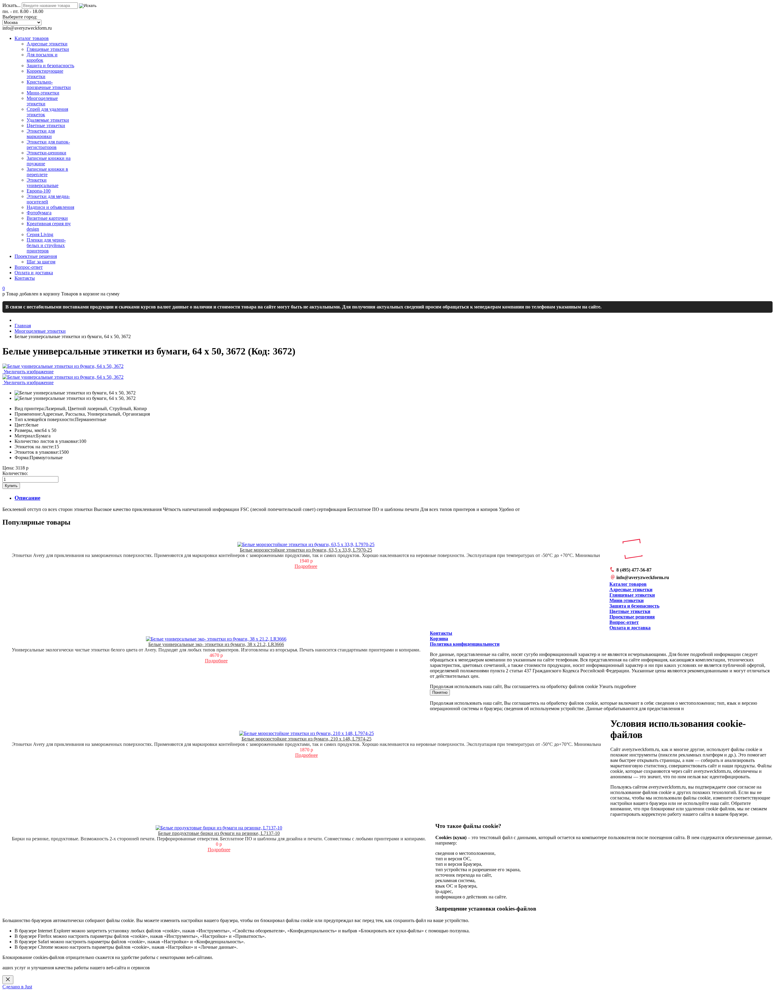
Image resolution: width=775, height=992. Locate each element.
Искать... (11, 5)
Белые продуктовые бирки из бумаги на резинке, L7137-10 (219, 833)
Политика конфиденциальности (465, 644)
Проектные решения (632, 616)
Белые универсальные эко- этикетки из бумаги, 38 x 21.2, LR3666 (216, 644)
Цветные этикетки (629, 611)
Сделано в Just (17, 986)
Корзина (439, 638)
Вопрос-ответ (624, 622)
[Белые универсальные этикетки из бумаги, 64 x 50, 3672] (75, 393)
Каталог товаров (628, 584)
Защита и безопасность (634, 605)
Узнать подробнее (617, 686)
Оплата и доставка (630, 627)
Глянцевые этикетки (632, 595)
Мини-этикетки (626, 600)
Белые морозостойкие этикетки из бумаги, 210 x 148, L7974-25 (306, 738)
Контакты (441, 633)
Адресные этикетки (630, 589)
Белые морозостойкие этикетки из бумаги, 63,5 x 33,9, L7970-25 (306, 549)
